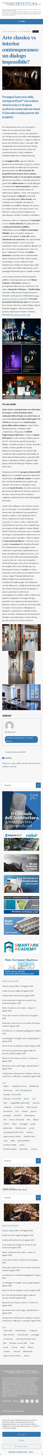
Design (35, 31)
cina (33, 1099)
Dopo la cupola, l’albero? (11, 986)
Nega (21, 1440)
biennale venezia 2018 (12, 1099)
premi (31, 1128)
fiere (17, 1111)
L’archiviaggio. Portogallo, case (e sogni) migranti (20, 1038)
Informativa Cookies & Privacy (18, 1452)
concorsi (36, 1103)
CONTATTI (6, 1401)
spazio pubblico (24, 1141)
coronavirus (18, 1107)
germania (7, 1115)
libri (28, 1120)
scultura (5, 766)
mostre (6, 1124)
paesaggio (24, 1124)
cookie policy (18, 1422)
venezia (33, 1149)
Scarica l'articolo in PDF (15, 752)
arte (8, 763)
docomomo (7, 1111)
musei (37, 763)
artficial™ (28, 164)
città (5, 1103)
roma (5, 1141)
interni (31, 763)
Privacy (31, 1452)
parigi (33, 1124)
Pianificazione (20, 1128)
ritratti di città (29, 1136)
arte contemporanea (23, 1090)
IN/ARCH (17, 1115)
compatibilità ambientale (20, 1103)
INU (5, 1120)
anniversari (7, 1090)
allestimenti (34, 1086)
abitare (6, 1086)
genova (33, 1111)
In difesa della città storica (12, 996)
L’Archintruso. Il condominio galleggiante (18, 1031)
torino (22, 1145)
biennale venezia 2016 (12, 1094)
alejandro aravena (19, 1086)
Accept (21, 1434)
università (23, 1149)
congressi (7, 1107)
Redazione (13, 31)
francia (25, 1111)
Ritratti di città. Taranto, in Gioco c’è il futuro (19, 1058)
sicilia (13, 1141)
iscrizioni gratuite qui (20, 315)
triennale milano (10, 1149)
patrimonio (7, 1128)
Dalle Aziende (22, 763)
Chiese (26, 1099)
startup (13, 766)
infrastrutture (29, 1115)
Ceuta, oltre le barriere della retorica (16, 1016)
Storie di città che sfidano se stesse (15, 1046)
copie (13, 763)
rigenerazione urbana (12, 1136)
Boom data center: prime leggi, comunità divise (20, 1066)
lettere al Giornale (16, 1120)
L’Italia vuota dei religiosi (11, 991)
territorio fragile (10, 1145)
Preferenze (21, 1446)
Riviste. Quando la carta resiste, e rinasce (17, 1008)
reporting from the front (13, 1132)
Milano (36, 1120)
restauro (29, 1132)
